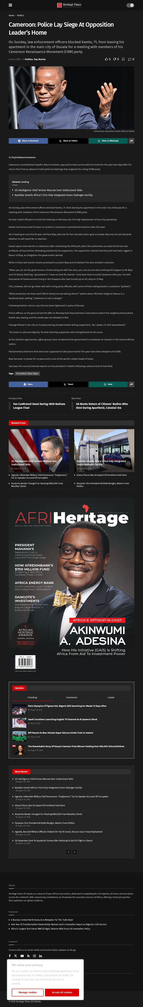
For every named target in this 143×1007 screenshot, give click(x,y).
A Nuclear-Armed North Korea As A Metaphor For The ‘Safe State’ (42, 920)
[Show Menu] (10, 5)
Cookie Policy (29, 983)
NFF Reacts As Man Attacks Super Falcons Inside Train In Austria (60, 732)
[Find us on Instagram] (34, 956)
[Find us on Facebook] (9, 956)
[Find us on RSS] (28, 956)
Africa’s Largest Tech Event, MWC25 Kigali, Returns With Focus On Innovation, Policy (50, 929)
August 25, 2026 (19, 469)
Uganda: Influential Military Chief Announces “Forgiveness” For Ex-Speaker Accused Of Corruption (39, 476)
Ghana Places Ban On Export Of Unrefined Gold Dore (102, 475)
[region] (45, 979)
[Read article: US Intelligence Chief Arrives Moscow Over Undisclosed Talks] (39, 450)
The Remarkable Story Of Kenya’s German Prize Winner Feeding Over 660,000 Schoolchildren (76, 746)
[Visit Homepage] (69, 5)
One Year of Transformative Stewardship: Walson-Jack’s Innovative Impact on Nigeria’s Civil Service (59, 924)
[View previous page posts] (68, 852)
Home (11, 15)
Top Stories (40, 59)
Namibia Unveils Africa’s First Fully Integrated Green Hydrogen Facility (54, 195)
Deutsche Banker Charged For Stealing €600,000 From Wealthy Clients (48, 814)
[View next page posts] (74, 852)
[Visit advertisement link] (71, 586)
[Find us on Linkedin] (40, 956)
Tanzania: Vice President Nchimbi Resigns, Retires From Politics (45, 823)
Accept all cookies (62, 992)
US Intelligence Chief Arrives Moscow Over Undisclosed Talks (48, 190)
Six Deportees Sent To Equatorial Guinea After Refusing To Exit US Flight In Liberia (53, 840)
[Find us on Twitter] (15, 956)
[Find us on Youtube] (22, 956)
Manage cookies (28, 992)
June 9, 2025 (15, 59)
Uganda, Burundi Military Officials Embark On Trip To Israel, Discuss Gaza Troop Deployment (59, 832)
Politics (20, 15)
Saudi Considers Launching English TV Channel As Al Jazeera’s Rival (62, 719)
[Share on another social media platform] (131, 141)
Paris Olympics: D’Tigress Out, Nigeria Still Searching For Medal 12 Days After (67, 706)
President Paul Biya (27, 373)
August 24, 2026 (23, 835)
